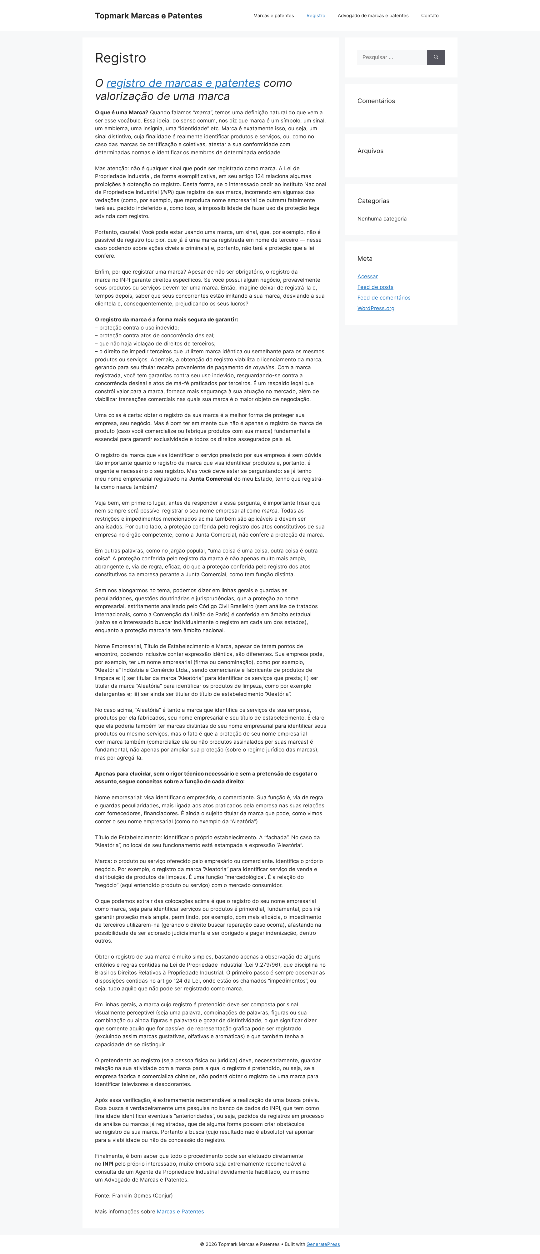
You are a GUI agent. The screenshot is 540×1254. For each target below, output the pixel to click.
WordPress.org (376, 308)
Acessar (368, 276)
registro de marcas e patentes (183, 82)
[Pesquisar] (436, 57)
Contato (430, 15)
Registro (316, 15)
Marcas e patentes (273, 15)
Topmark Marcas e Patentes (148, 15)
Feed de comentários (384, 298)
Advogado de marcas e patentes (373, 15)
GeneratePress (323, 1244)
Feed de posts (375, 287)
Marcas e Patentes (180, 1211)
